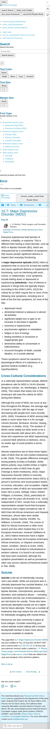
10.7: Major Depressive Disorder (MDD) (31, 640)
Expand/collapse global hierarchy (4, 205)
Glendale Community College (15, 230)
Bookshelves (29, 205)
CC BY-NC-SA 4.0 (27, 646)
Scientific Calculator (13, 140)
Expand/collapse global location (47, 204)
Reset (4, 73)
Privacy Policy (26, 714)
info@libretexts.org (20, 719)
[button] (9, 159)
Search (5, 726)
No (15, 686)
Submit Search (8, 55)
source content (22, 654)
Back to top (5, 664)
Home (13, 205)
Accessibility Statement (20, 716)
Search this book (7, 47)
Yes (6, 686)
